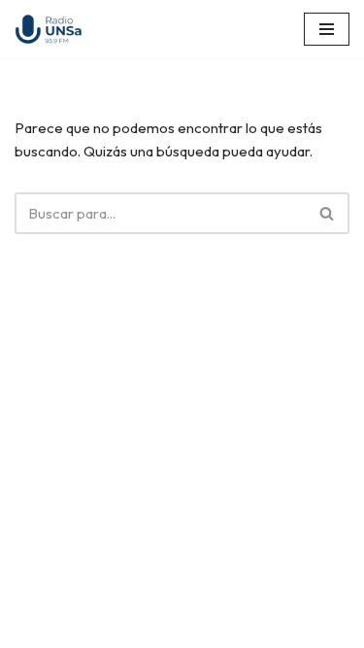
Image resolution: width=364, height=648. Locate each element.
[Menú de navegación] (326, 29)
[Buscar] (327, 213)
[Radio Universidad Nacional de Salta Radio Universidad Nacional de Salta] (53, 29)
